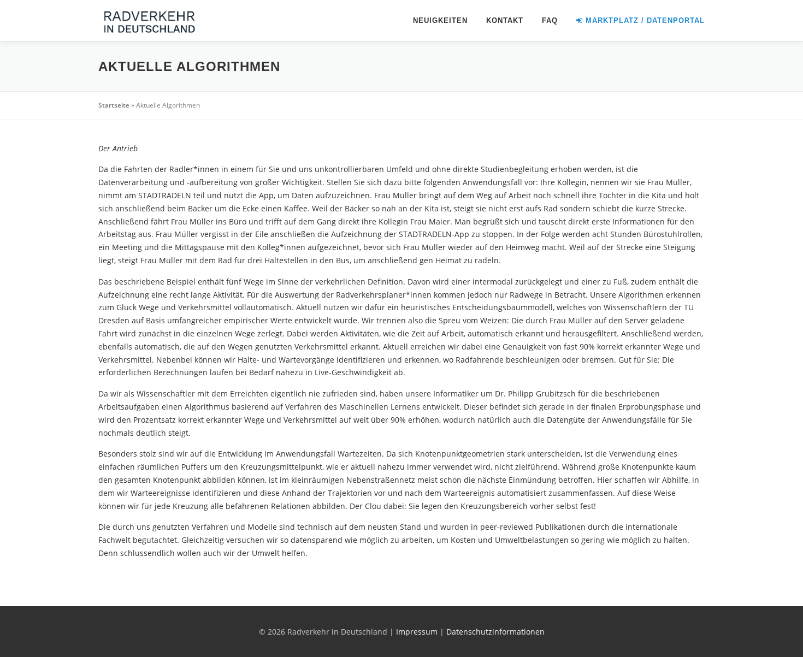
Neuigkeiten (440, 20)
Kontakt (504, 20)
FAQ (550, 20)
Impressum (417, 631)
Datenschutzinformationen (495, 631)
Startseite (113, 105)
